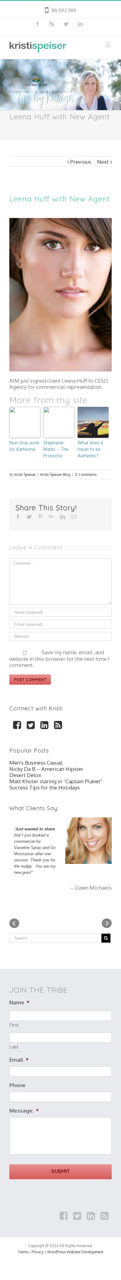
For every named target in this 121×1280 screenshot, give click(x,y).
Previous (80, 161)
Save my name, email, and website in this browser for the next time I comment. (59, 658)
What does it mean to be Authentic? (90, 449)
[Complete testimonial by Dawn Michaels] (88, 840)
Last (14, 1046)
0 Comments (85, 474)
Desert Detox (25, 775)
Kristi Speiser (25, 474)
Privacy (38, 1252)
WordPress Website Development (75, 1252)
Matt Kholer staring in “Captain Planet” (55, 781)
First (14, 1025)
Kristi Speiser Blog (55, 474)
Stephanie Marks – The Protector (56, 449)
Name (19, 1002)
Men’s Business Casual (36, 762)
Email (19, 1059)
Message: (24, 1110)
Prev (14, 923)
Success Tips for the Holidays (44, 787)
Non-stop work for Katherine (24, 446)
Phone (17, 1085)
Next (103, 161)
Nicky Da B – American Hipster (46, 769)
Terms (23, 1252)
